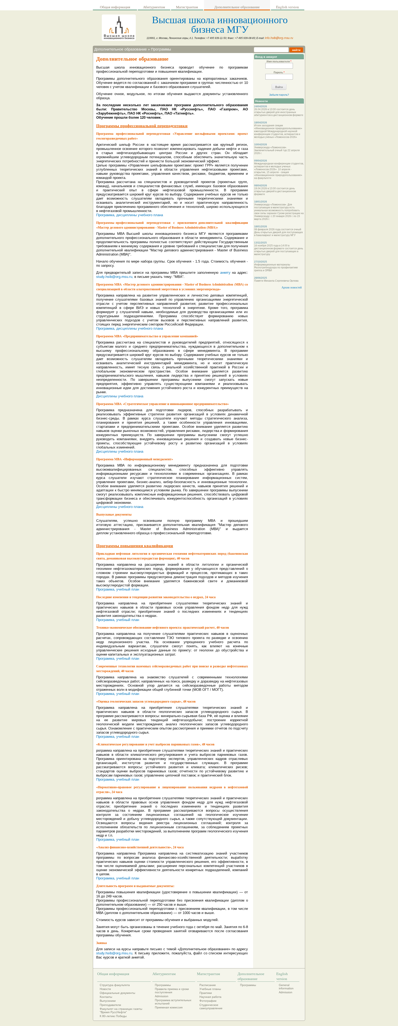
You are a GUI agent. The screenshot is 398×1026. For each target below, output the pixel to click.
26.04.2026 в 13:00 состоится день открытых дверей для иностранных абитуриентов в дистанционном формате (278, 112)
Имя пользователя (279, 61)
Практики (205, 993)
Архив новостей (292, 287)
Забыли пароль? (279, 94)
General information (286, 986)
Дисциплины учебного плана (119, 396)
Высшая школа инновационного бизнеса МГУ (220, 24)
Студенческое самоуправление (210, 1006)
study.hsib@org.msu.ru (114, 953)
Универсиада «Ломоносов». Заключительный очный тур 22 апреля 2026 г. (277, 150)
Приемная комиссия (169, 1007)
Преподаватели (110, 1005)
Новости (105, 989)
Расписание (207, 985)
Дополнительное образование (237, 7)
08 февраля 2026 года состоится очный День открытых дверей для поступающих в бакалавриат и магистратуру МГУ (278, 232)
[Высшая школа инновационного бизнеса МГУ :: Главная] (119, 39)
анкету (225, 273)
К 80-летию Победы (113, 1016)
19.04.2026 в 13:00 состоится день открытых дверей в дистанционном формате (275, 191)
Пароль (279, 72)
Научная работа (210, 996)
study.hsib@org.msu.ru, (115, 277)
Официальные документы (117, 993)
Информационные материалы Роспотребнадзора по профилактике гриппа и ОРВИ (276, 267)
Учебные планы (210, 989)
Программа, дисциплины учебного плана (129, 215)
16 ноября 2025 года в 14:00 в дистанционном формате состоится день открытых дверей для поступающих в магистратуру (278, 250)
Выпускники (108, 1000)
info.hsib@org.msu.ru (279, 38)
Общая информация (115, 7)
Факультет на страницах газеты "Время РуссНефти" (121, 1010)
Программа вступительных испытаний (173, 1001)
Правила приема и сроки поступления (172, 990)
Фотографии (207, 1000)
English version (287, 7)
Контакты (106, 996)
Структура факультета (115, 985)
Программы (161, 49)
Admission (161, 996)
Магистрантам (187, 7)
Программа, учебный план (117, 589)
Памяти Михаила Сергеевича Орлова (276, 280)
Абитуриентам (154, 7)
